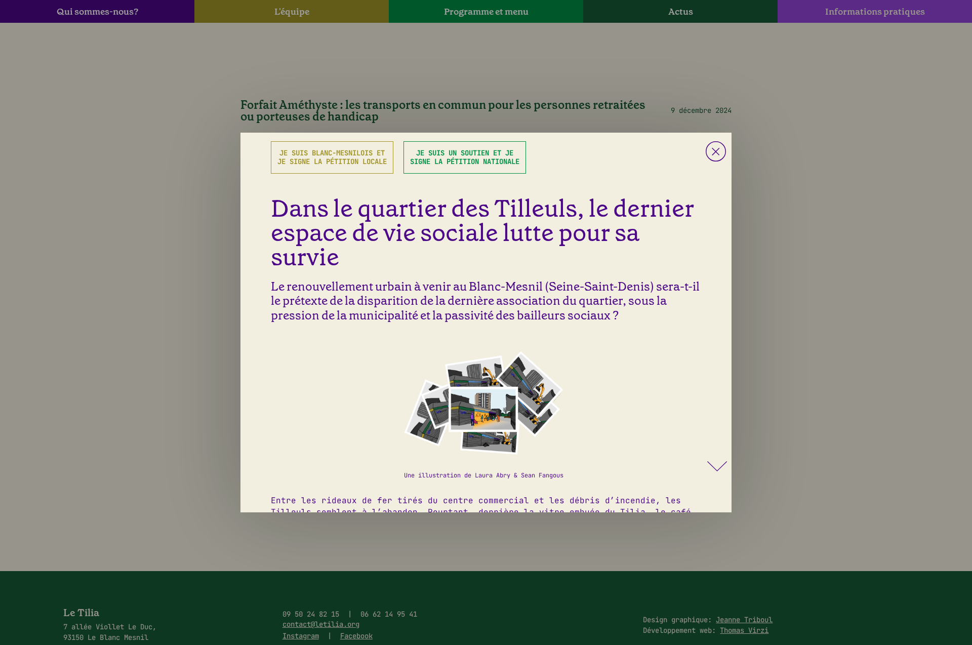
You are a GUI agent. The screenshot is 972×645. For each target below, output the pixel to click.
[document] (486, 322)
